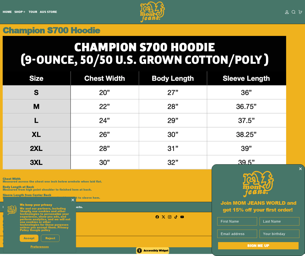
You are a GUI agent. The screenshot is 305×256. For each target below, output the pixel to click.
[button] (294, 12)
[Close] (73, 200)
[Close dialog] (300, 168)
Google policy (40, 230)
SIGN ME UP (258, 245)
